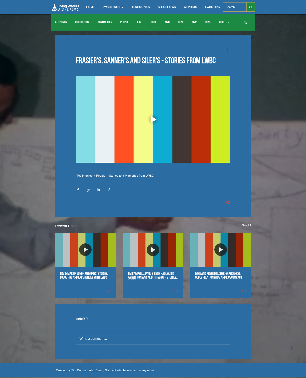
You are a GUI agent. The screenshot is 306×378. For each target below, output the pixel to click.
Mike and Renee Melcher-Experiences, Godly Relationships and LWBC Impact (218, 276)
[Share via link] (109, 190)
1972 (194, 22)
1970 (167, 22)
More (222, 22)
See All (246, 225)
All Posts (61, 22)
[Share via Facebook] (78, 190)
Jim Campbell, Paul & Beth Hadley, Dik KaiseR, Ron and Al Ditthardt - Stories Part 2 (152, 276)
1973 (207, 22)
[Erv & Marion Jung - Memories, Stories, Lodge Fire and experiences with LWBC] (85, 250)
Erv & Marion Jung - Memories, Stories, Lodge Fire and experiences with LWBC (84, 276)
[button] (246, 22)
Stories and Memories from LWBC (131, 175)
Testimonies (105, 22)
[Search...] (250, 6)
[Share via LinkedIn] (98, 190)
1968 (139, 22)
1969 (153, 22)
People (124, 22)
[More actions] (227, 49)
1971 (180, 22)
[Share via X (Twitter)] (88, 190)
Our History (82, 22)
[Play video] (153, 119)
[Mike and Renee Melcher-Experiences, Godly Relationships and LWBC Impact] (220, 250)
